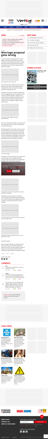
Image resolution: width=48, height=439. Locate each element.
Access (7, 253)
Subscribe (41, 421)
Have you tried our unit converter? (32, 29)
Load (10, 171)
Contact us (5, 422)
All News (21, 35)
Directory (19, 27)
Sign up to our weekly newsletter (15, 29)
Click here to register (7, 45)
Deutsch (26, 24)
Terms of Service (31, 425)
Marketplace (33, 27)
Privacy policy (5, 437)
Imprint (14, 437)
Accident (12, 253)
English (22, 24)
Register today (7, 294)
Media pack (37, 88)
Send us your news (8, 424)
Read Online (37, 85)
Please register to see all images (10, 74)
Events (11, 27)
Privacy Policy (23, 425)
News (5, 27)
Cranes (3, 253)
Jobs (26, 27)
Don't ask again (16, 171)
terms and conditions (20, 166)
